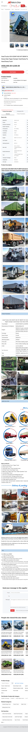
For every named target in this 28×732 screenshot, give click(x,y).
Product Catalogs (19, 683)
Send (12, 610)
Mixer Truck (23, 704)
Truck (13, 9)
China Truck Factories (6, 713)
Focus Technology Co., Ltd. (16, 726)
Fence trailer (15, 690)
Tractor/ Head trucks (5, 685)
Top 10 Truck (17, 719)
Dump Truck (17, 9)
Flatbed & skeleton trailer (18, 688)
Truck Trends (25, 719)
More (2, 722)
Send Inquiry (13, 72)
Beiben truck (3, 688)
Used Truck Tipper (18, 716)
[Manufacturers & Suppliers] (14, 2)
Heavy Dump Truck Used (7, 716)
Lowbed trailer (4, 690)
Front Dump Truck (24, 9)
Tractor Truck (16, 704)
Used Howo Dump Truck (7, 719)
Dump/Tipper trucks (17, 685)
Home (2, 9)
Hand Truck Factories (18, 713)
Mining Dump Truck (6, 707)
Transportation (7, 9)
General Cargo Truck (6, 704)
